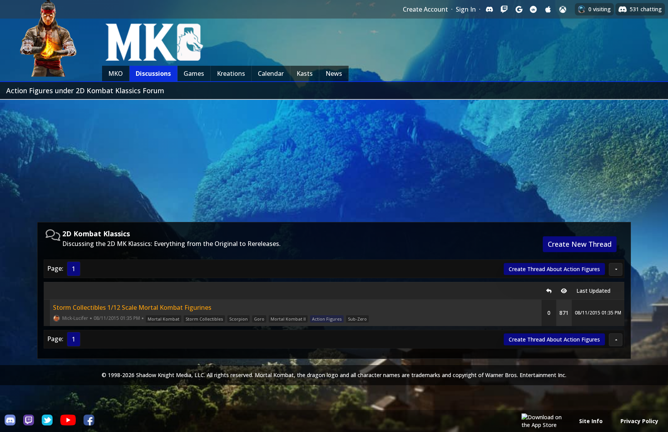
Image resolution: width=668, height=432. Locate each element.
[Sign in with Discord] (489, 9)
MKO (115, 73)
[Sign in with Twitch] (504, 9)
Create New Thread (580, 244)
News (333, 73)
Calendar (271, 73)
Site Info (591, 421)
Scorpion (238, 319)
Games (194, 73)
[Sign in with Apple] (548, 9)
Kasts (305, 73)
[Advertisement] (334, 158)
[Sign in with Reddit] (533, 9)
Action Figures (327, 319)
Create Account (425, 9)
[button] (615, 269)
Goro (259, 319)
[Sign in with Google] (519, 9)
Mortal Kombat (163, 319)
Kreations (231, 73)
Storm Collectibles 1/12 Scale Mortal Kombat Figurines (132, 307)
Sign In (466, 9)
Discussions (153, 73)
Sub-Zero (357, 319)
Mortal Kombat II (288, 319)
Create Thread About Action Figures (554, 269)
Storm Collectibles (204, 319)
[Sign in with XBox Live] (563, 9)
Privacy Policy (639, 421)
